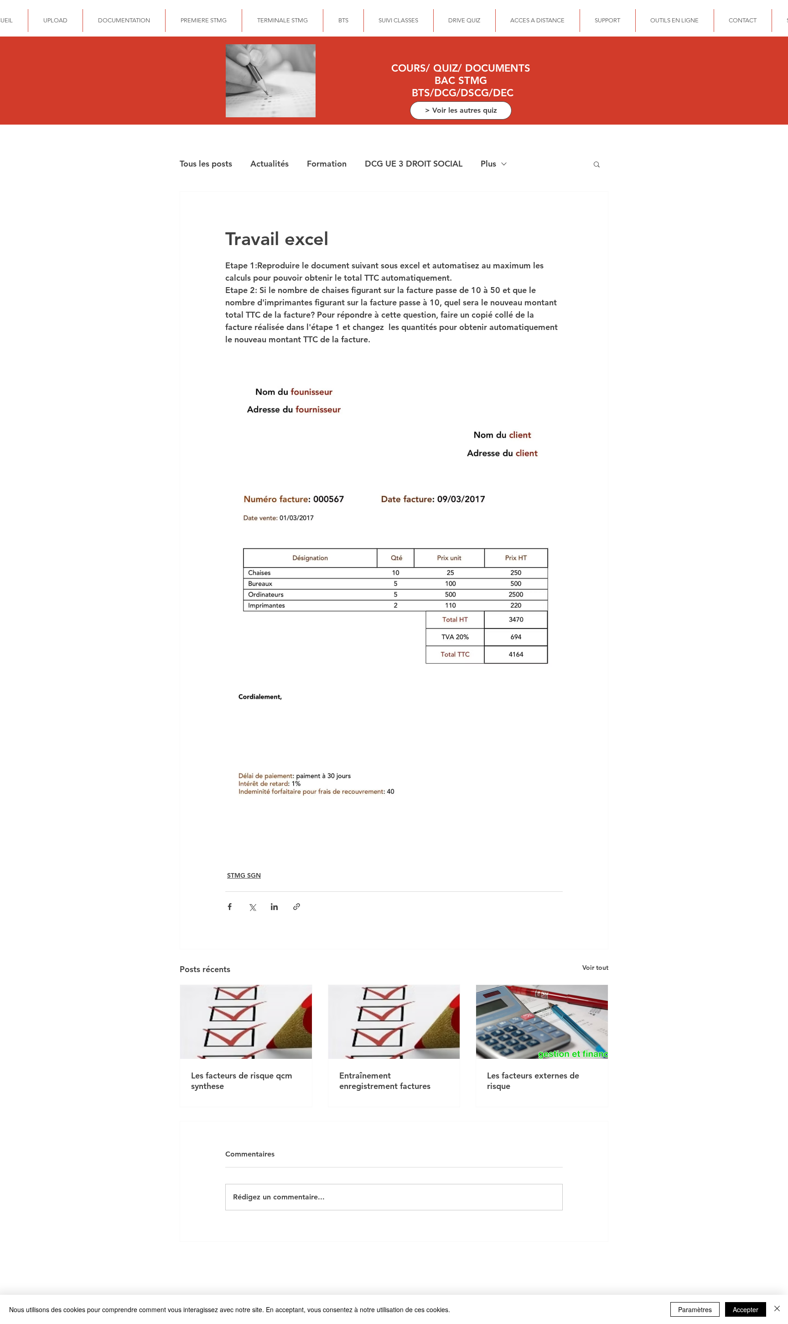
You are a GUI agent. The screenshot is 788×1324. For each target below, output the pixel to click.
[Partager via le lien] (296, 906)
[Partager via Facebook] (229, 906)
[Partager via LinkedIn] (274, 906)
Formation (327, 163)
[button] (596, 163)
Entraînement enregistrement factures (384, 1080)
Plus (488, 163)
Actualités (269, 163)
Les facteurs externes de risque (533, 1080)
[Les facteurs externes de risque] (542, 1022)
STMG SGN (244, 875)
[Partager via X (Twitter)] (252, 906)
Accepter (745, 1309)
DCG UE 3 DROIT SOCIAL (413, 163)
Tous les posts (206, 163)
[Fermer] (777, 1309)
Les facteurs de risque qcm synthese (241, 1080)
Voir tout (595, 967)
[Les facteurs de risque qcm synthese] (246, 1022)
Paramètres (695, 1309)
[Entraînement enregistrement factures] (394, 1022)
